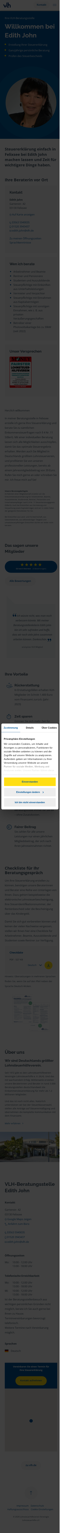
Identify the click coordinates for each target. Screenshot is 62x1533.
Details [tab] (30, 727)
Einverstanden (30, 781)
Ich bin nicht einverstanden (30, 802)
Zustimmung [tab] (11, 727)
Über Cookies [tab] (49, 727)
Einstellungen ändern (28, 792)
